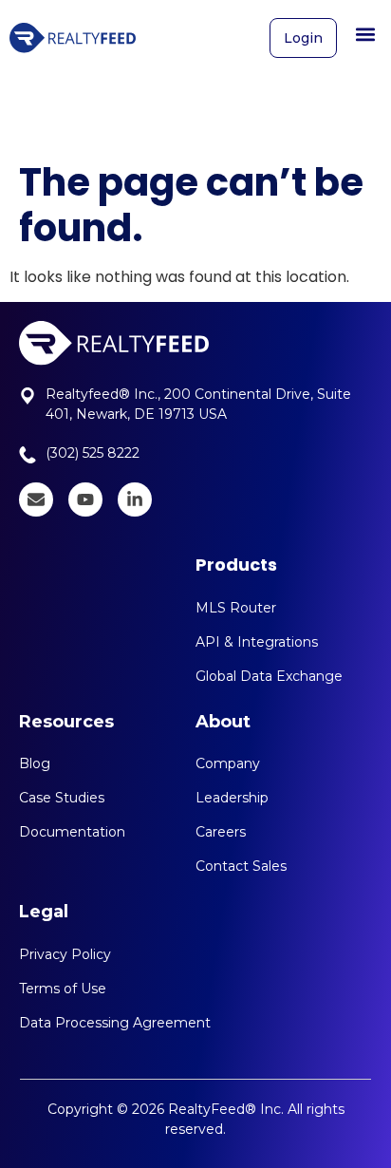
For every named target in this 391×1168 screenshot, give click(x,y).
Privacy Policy (65, 954)
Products (236, 564)
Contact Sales (241, 866)
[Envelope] (36, 499)
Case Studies (61, 797)
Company (228, 763)
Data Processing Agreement (115, 1022)
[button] (366, 33)
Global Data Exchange (269, 676)
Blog (34, 763)
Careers (221, 831)
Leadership (232, 797)
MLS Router (236, 607)
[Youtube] (85, 499)
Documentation (72, 831)
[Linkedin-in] (135, 499)
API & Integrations (257, 641)
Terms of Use (62, 988)
